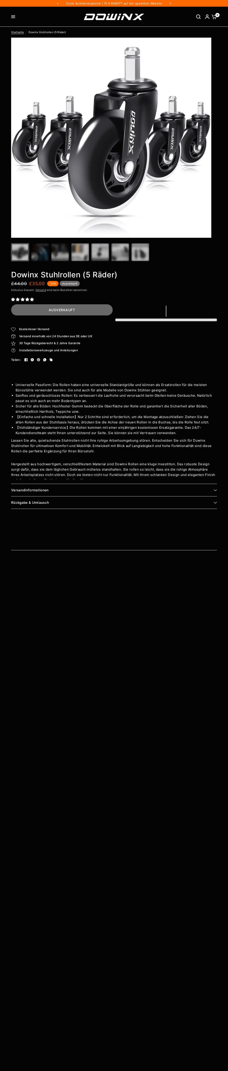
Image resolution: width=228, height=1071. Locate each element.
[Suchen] (198, 17)
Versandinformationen (30, 490)
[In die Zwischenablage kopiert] (51, 359)
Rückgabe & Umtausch (30, 502)
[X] (32, 359)
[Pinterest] (38, 359)
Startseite (17, 32)
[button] (23, 299)
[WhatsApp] (44, 359)
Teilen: (16, 359)
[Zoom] (205, 43)
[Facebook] (26, 359)
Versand (40, 290)
